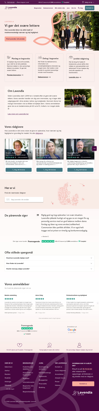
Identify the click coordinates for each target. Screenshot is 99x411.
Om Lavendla (61, 363)
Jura (68, 8)
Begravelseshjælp (29, 392)
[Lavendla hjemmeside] (11, 8)
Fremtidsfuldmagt (45, 373)
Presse (57, 381)
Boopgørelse (43, 380)
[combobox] (24, 199)
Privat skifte (43, 384)
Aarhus (7, 370)
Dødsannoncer (48, 8)
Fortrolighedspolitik (24, 401)
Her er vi (9, 363)
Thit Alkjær (40, 153)
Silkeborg (8, 385)
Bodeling (42, 387)
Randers (7, 374)
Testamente (43, 376)
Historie (57, 385)
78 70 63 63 (11, 2)
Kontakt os (89, 8)
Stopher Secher (73, 153)
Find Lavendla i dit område (15, 39)
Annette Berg (10, 153)
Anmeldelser (59, 374)
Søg (81, 8)
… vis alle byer (9, 389)
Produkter (26, 378)
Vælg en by (88, 2)
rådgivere (39, 133)
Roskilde (8, 378)
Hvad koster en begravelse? (28, 374)
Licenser (33, 401)
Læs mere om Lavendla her (18, 114)
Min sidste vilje (60, 8)
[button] (18, 304)
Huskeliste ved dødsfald (28, 368)
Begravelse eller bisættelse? (28, 387)
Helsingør (8, 381)
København (8, 367)
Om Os (73, 8)
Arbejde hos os (60, 378)
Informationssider (29, 382)
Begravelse (37, 8)
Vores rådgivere (60, 370)
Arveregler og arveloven (43, 368)
